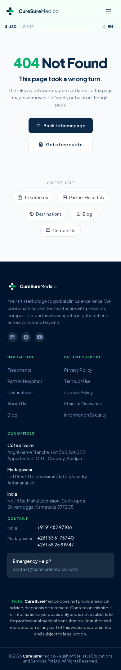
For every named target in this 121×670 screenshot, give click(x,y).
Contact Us (60, 230)
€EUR (28, 26)
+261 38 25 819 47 (55, 544)
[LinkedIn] (12, 337)
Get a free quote (60, 144)
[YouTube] (40, 337)
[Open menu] (108, 11)
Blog (84, 214)
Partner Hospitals (83, 197)
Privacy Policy (78, 370)
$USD (11, 26)
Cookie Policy (78, 392)
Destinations (45, 214)
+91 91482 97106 (54, 527)
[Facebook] (26, 337)
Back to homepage (60, 125)
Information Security (85, 415)
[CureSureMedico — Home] (32, 11)
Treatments (32, 197)
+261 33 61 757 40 (55, 537)
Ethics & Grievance (83, 403)
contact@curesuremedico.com (45, 569)
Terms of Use (77, 381)
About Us (16, 403)
